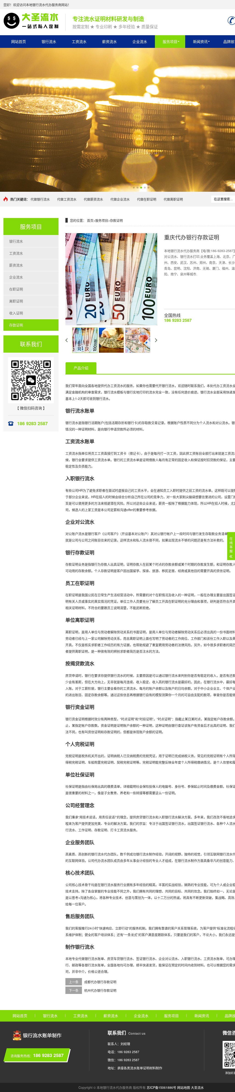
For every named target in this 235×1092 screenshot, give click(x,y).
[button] (134, 188)
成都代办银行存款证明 (100, 981)
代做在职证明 (146, 199)
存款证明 (16, 324)
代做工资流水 (66, 199)
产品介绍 (81, 368)
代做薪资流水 (93, 199)
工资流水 (79, 41)
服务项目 (170, 41)
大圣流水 (197, 1087)
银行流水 (49, 41)
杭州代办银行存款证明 (100, 990)
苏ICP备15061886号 (161, 1087)
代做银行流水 (40, 199)
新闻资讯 (200, 41)
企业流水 (139, 41)
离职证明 (16, 301)
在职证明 (16, 289)
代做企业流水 (120, 199)
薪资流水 (109, 41)
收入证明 (16, 313)
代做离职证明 (173, 199)
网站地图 (183, 1087)
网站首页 (18, 41)
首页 (90, 220)
